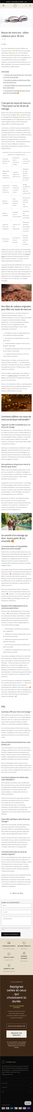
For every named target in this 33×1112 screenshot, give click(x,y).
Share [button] (4, 44)
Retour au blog (18, 893)
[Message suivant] (29, 1)
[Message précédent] (4, 1)
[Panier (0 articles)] (30, 5)
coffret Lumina (12, 375)
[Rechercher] (26, 5)
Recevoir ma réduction (16, 1034)
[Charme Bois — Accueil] (15, 5)
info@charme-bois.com (7, 1074)
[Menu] (3, 6)
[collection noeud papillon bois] (16, 403)
